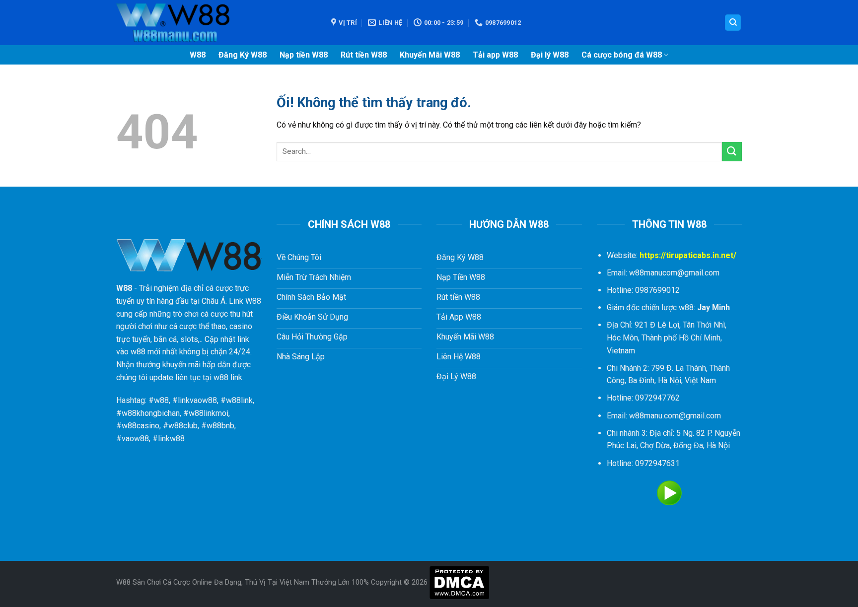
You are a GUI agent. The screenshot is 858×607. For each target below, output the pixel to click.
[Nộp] (732, 151)
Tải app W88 (495, 55)
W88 (198, 55)
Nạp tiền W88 (304, 55)
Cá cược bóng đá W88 (621, 55)
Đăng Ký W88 (242, 55)
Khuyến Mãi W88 (430, 55)
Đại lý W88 (550, 55)
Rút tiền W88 (364, 55)
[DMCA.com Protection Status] (459, 582)
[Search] (733, 22)
